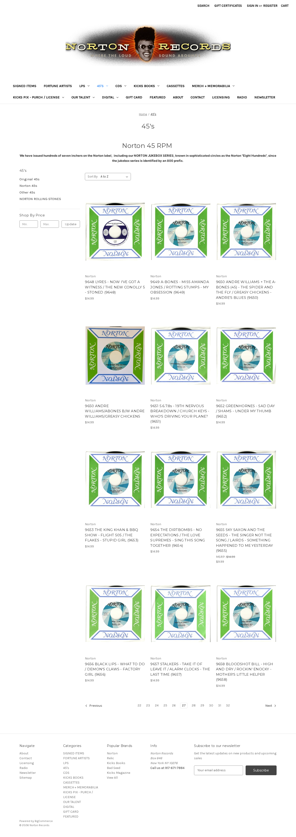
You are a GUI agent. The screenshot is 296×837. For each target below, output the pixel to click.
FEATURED (158, 97)
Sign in (252, 6)
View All (112, 778)
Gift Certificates (228, 6)
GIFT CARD (134, 97)
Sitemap (25, 778)
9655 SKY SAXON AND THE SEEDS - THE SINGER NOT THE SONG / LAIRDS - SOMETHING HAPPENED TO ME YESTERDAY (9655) (244, 540)
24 (157, 705)
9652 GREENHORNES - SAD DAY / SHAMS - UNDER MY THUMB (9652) (245, 411)
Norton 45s (28, 186)
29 (202, 705)
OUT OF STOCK (246, 240)
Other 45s (27, 192)
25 (165, 705)
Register (270, 6)
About (178, 97)
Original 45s (29, 179)
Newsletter (264, 97)
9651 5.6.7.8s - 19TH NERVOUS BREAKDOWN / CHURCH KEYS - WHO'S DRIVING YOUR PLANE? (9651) (179, 414)
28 (194, 705)
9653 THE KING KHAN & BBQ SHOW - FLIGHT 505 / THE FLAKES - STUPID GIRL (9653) (112, 535)
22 (139, 705)
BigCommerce (44, 821)
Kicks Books (116, 763)
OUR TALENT (80, 97)
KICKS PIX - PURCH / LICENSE (36, 97)
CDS (118, 86)
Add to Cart (115, 240)
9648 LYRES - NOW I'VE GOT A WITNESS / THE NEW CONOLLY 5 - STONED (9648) (115, 287)
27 (184, 705)
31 (219, 705)
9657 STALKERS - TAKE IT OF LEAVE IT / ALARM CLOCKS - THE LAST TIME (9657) (180, 669)
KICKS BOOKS (144, 86)
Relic (110, 758)
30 (211, 705)
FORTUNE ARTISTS (58, 86)
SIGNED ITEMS (24, 86)
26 (174, 705)
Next (269, 706)
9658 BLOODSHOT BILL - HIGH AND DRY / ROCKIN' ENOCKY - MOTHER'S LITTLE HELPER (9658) (244, 672)
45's (100, 86)
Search (203, 6)
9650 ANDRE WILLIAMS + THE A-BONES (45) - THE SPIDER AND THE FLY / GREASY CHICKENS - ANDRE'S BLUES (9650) (246, 290)
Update (71, 224)
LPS (82, 86)
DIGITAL (108, 97)
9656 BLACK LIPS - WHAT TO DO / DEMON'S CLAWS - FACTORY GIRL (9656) (115, 669)
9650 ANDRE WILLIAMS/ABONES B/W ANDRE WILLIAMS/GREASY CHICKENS (115, 411)
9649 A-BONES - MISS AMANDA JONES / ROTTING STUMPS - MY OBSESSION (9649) (179, 287)
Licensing (221, 97)
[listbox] (115, 176)
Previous (95, 706)
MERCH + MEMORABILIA (211, 86)
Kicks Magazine (118, 773)
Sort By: (93, 176)
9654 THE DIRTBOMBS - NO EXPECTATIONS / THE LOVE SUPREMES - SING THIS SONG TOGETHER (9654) (177, 538)
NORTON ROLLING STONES (40, 199)
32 (228, 705)
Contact (198, 97)
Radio (242, 97)
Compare (113, 232)
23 (148, 705)
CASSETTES (176, 86)
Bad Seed (113, 768)
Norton (112, 753)
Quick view (114, 223)
